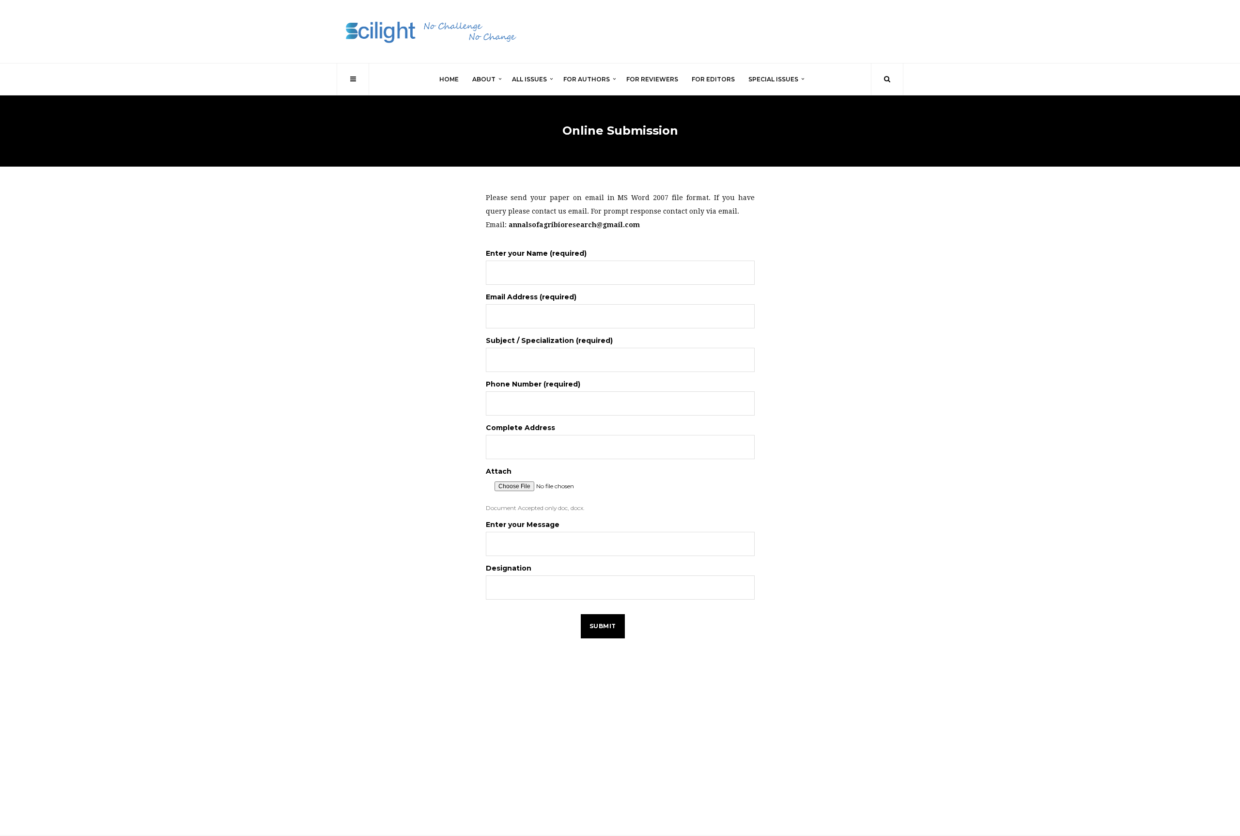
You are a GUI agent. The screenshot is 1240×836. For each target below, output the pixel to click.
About (484, 79)
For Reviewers (652, 79)
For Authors (586, 79)
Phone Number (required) (533, 384)
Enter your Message (522, 524)
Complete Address (520, 427)
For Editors (713, 79)
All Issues (529, 79)
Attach (499, 471)
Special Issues (773, 79)
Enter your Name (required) (536, 253)
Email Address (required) (531, 297)
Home (449, 79)
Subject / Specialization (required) (549, 340)
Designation (508, 568)
